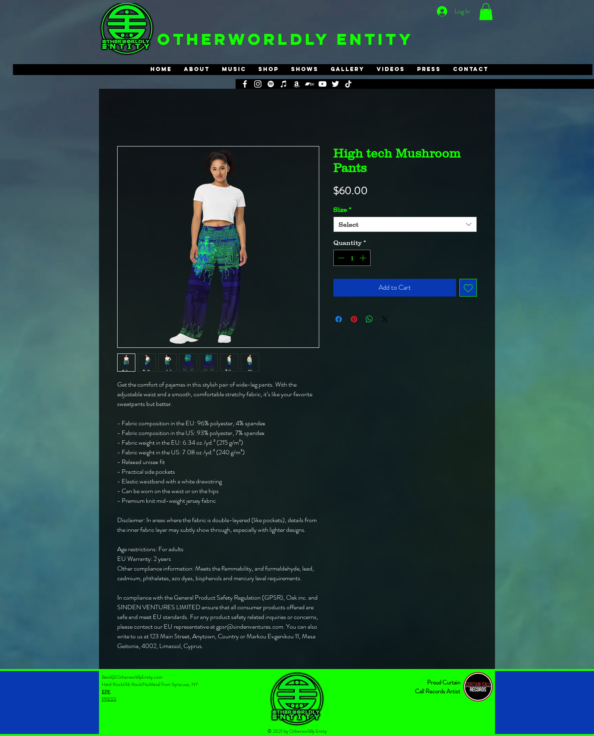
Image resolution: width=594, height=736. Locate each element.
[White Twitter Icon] (335, 84)
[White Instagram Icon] (258, 84)
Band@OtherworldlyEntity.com (132, 677)
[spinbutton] (352, 258)
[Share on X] (385, 319)
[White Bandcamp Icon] (309, 84)
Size (342, 209)
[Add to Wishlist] (468, 288)
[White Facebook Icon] (245, 84)
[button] (486, 11)
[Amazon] (296, 84)
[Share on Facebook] (338, 319)
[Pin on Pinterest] (354, 319)
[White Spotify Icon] (271, 84)
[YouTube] (322, 84)
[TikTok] (348, 84)
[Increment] (363, 258)
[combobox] (405, 224)
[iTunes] (284, 84)
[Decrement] (340, 258)
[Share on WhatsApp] (369, 319)
